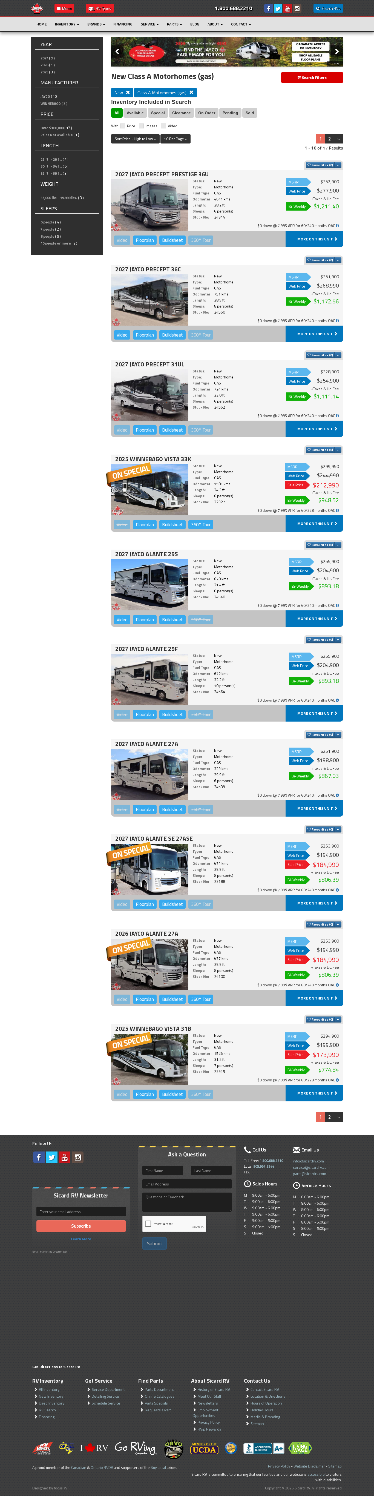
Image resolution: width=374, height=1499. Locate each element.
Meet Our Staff (209, 1396)
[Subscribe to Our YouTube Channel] (287, 8)
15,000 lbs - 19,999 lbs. (59, 197)
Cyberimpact (60, 1252)
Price (131, 126)
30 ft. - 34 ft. (51, 166)
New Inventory (51, 1396)
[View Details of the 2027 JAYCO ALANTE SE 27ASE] (149, 869)
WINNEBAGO (51, 103)
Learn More (81, 1239)
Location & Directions (268, 1396)
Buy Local (158, 1467)
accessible (316, 1474)
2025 (44, 72)
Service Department (108, 1389)
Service (148, 24)
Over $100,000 (52, 128)
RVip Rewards (209, 1429)
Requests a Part (158, 1410)
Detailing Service (105, 1396)
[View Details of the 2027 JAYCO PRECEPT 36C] (149, 300)
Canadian (78, 1467)
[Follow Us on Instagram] (297, 8)
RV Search (47, 1410)
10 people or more (56, 243)
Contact (239, 24)
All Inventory (49, 1389)
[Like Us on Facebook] (268, 8)
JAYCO (45, 96)
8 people (47, 236)
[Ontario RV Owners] (173, 1448)
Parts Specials (156, 1403)
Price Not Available (57, 134)
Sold (250, 113)
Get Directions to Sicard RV (56, 1366)
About (214, 24)
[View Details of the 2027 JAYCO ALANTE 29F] (149, 679)
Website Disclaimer (309, 1466)
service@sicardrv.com (311, 1167)
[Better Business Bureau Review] (263, 1448)
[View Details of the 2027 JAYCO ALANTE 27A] (149, 774)
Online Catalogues (159, 1396)
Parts (173, 24)
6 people (47, 222)
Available (135, 113)
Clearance (181, 113)
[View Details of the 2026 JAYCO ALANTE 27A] (149, 964)
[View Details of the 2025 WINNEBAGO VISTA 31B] (149, 1059)
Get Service (99, 1380)
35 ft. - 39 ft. (51, 173)
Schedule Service (106, 1403)
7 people (47, 229)
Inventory (65, 24)
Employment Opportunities (205, 1412)
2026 (44, 65)
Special (158, 113)
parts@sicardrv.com (309, 1173)
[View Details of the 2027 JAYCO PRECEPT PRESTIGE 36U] (149, 205)
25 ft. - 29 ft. (51, 159)
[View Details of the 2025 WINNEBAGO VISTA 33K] (149, 489)
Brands (94, 24)
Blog (194, 24)
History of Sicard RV (214, 1389)
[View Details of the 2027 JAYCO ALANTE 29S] (149, 584)
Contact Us (257, 1380)
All (116, 113)
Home (41, 24)
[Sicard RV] (37, 8)
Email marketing (42, 1252)
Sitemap (257, 1423)
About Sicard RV (210, 1380)
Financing (123, 24)
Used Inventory (51, 1403)
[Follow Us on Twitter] (278, 8)
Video (172, 126)
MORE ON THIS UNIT (315, 239)
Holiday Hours (262, 1410)
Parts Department (159, 1389)
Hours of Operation (266, 1403)
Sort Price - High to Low (134, 139)
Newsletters (208, 1403)
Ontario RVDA (102, 1467)
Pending (230, 113)
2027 (44, 58)
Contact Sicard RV (265, 1389)
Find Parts (150, 1380)
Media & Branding (265, 1417)
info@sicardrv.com (308, 1161)
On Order (206, 113)
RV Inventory (47, 1380)
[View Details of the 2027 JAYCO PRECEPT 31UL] (149, 395)
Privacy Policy (209, 1422)
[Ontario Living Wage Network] (300, 1448)
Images (151, 126)
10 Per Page (174, 139)
